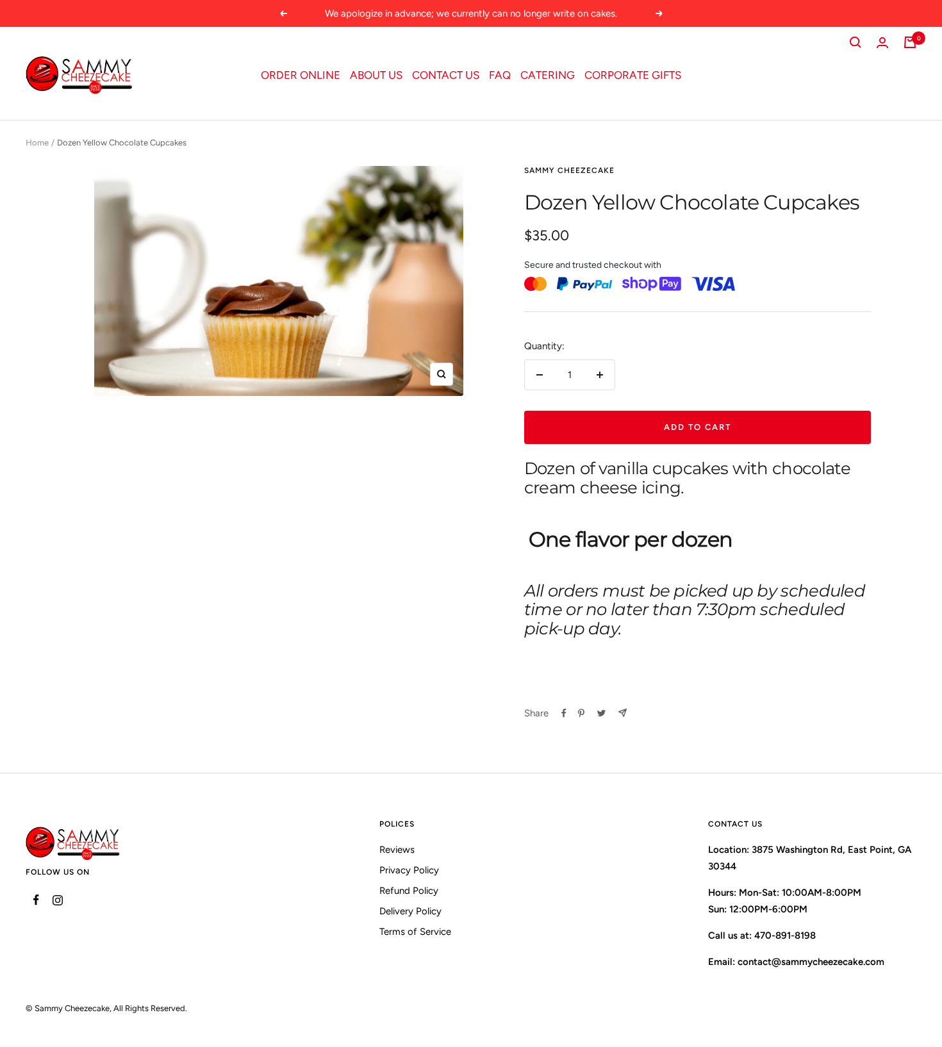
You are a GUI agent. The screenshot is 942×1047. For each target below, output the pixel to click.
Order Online (300, 75)
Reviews (397, 849)
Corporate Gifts (632, 75)
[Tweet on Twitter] (601, 713)
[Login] (882, 42)
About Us (376, 75)
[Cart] (910, 42)
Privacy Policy (409, 870)
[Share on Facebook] (563, 713)
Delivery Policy (410, 911)
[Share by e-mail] (622, 713)
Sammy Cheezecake (569, 170)
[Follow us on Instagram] (57, 900)
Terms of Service (415, 931)
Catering (547, 75)
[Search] (855, 42)
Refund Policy (408, 890)
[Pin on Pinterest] (581, 713)
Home (37, 142)
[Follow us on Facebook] (36, 900)
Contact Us (445, 75)
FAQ (500, 75)
